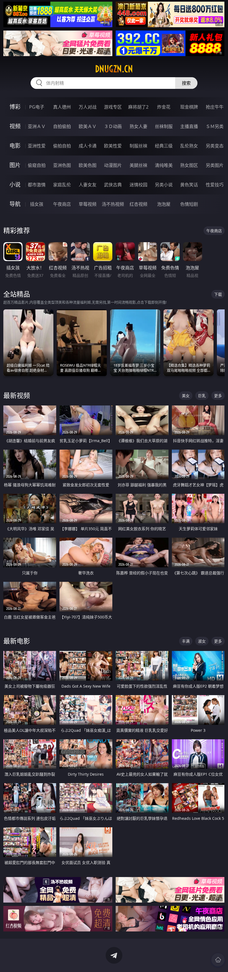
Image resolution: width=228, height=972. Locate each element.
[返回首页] (218, 959)
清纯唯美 (164, 165)
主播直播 (189, 126)
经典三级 (164, 146)
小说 (15, 184)
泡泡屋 (163, 204)
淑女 (202, 641)
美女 (186, 395)
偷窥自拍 (37, 165)
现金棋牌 (189, 107)
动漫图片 (113, 165)
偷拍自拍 (62, 146)
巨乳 (202, 395)
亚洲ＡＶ (37, 126)
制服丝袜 (138, 146)
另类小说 (164, 185)
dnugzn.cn (114, 68)
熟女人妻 (138, 126)
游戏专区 (113, 107)
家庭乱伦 (62, 185)
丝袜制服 (164, 126)
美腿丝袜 (138, 165)
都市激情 (37, 185)
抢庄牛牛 (215, 107)
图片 (15, 165)
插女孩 (36, 204)
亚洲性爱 (37, 146)
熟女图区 (189, 165)
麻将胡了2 (138, 107)
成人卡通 (87, 146)
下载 (218, 294)
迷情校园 (138, 185)
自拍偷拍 (62, 126)
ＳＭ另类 (215, 126)
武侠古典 (113, 185)
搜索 (186, 83)
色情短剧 (189, 204)
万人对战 (87, 107)
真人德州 (62, 107)
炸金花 (163, 107)
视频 (15, 126)
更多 (218, 395)
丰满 (186, 641)
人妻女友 (87, 185)
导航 (15, 204)
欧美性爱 (113, 146)
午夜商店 (62, 204)
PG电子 (36, 107)
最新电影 (16, 640)
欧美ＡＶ (87, 126)
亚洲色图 (62, 165)
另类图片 (215, 165)
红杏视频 (138, 204)
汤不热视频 (113, 204)
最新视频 (16, 395)
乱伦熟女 (189, 146)
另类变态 (215, 146)
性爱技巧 (215, 185)
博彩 (15, 107)
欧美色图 (87, 165)
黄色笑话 (189, 185)
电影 (15, 145)
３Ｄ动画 (113, 126)
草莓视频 (87, 204)
